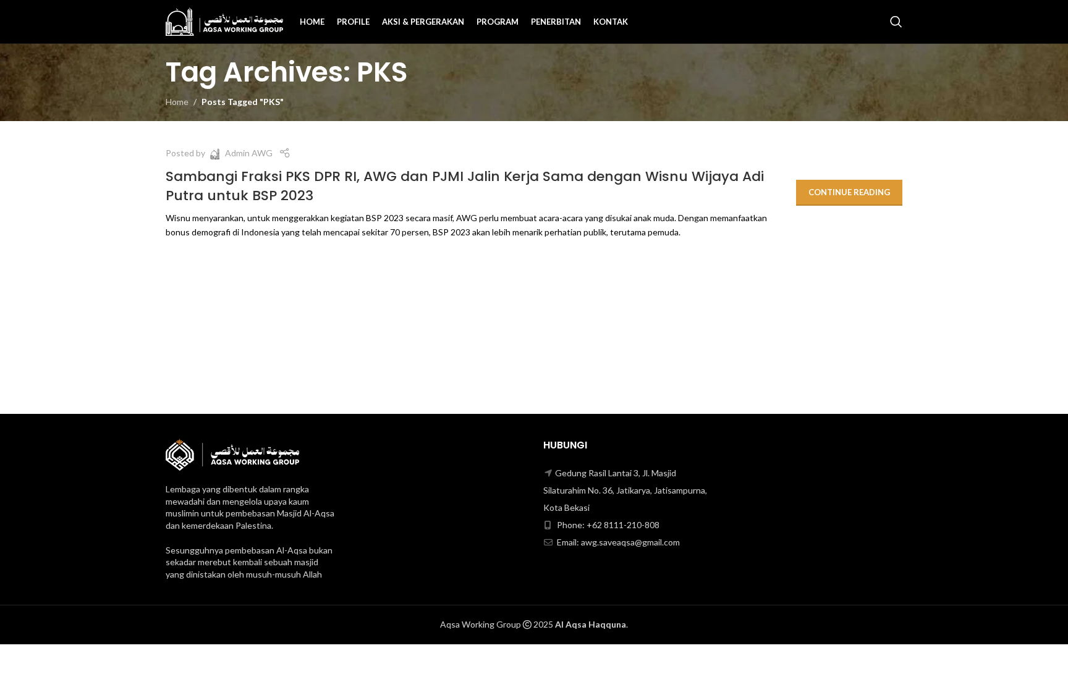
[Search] (896, 21)
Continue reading (849, 192)
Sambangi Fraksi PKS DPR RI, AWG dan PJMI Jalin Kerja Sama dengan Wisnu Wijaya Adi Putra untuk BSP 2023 (465, 186)
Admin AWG (249, 153)
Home (177, 101)
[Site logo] (224, 20)
